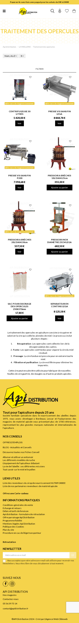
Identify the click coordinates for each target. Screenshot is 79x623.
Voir (19, 123)
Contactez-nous (11, 599)
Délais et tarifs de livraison (15, 511)
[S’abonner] (72, 555)
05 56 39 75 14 (10, 603)
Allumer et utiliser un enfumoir (18, 457)
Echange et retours (12, 508)
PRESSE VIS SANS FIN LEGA (59, 112)
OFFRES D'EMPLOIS (12, 442)
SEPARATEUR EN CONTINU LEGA (59, 305)
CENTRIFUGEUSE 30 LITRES (19, 112)
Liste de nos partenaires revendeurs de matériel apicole (30, 486)
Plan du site (8, 529)
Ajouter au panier (59, 187)
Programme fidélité (12, 520)
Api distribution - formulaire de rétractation (24, 514)
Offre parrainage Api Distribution (19, 517)
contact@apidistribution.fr (15, 608)
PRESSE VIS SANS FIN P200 (19, 176)
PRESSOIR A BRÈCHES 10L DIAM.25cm (59, 176)
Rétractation (9, 542)
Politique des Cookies (13, 526)
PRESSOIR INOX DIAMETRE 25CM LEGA (59, 241)
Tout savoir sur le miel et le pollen (19, 469)
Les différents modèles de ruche (19, 460)
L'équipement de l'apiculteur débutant (21, 463)
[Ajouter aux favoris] (30, 77)
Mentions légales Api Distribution (19, 523)
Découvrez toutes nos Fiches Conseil (21, 452)
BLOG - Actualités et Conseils (17, 447)
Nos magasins (10, 595)
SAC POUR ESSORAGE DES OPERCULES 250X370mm (19, 306)
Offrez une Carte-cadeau (15, 493)
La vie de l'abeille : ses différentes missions (24, 466)
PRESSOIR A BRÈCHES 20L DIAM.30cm (19, 241)
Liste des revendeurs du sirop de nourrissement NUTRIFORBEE (34, 483)
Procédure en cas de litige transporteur (22, 533)
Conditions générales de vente (18, 505)
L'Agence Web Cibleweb (55, 619)
